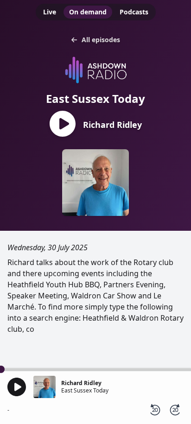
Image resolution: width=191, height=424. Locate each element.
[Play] (16, 387)
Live (49, 11)
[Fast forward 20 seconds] (175, 410)
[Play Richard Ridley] (63, 124)
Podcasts (134, 11)
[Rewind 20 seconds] (154, 410)
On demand (88, 11)
